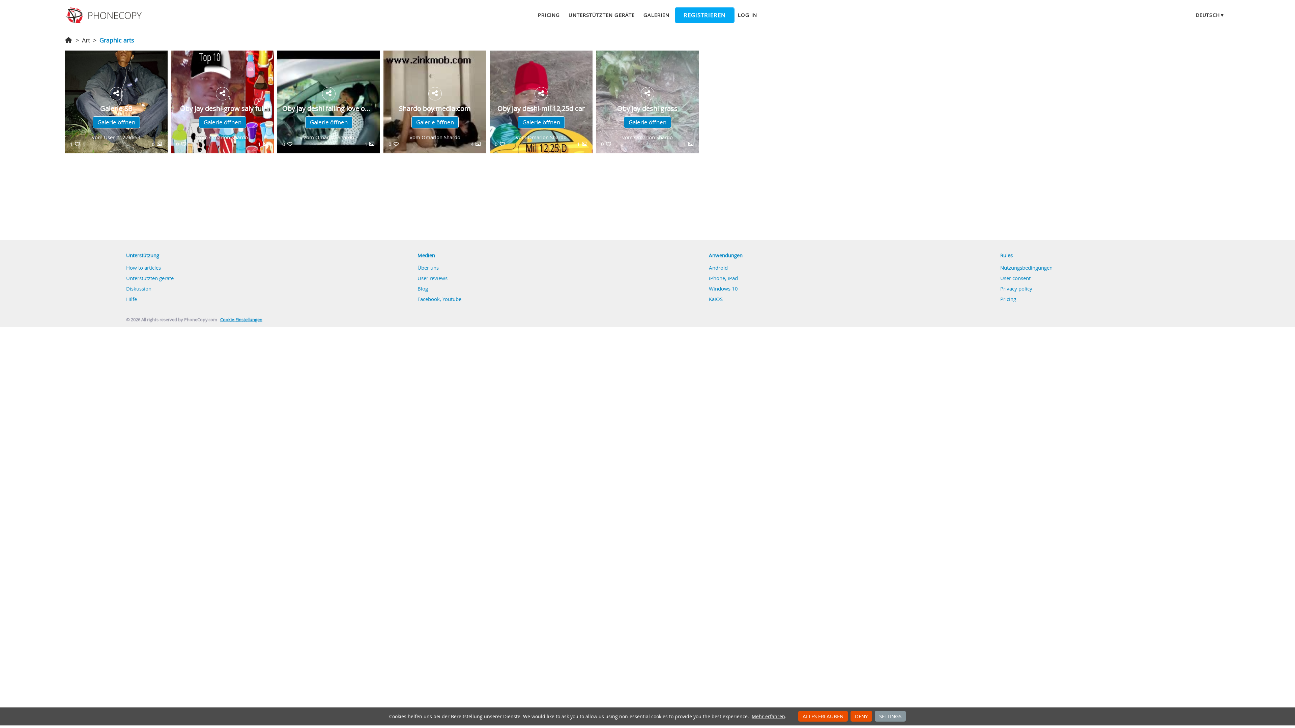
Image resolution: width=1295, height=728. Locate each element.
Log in (673, 387)
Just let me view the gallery (681, 401)
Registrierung (673, 370)
